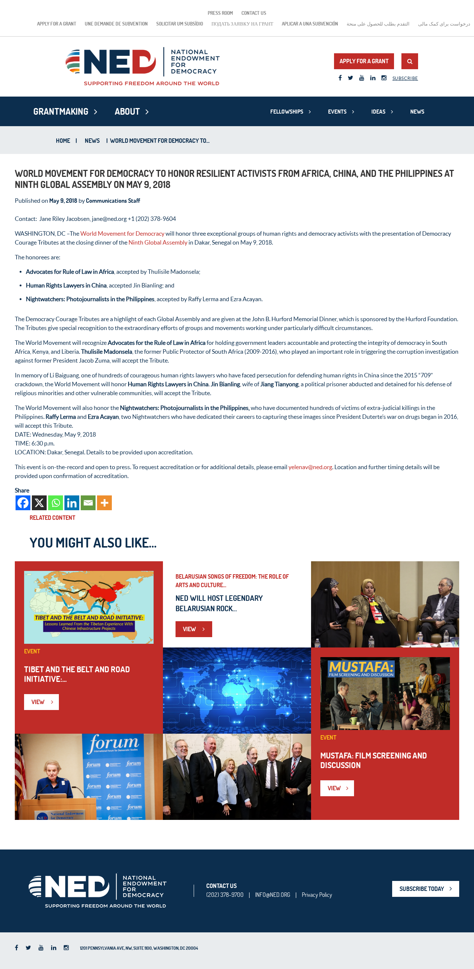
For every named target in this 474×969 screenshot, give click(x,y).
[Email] (88, 502)
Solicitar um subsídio (179, 24)
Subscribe (405, 78)
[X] (39, 502)
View (38, 702)
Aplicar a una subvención (310, 24)
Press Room (220, 13)
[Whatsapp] (55, 502)
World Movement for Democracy (122, 233)
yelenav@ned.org (310, 467)
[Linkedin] (71, 502)
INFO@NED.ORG (272, 894)
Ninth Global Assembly (157, 242)
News (417, 111)
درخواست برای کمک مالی (444, 24)
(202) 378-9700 (225, 894)
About (127, 111)
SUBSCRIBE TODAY (422, 888)
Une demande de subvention (116, 24)
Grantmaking (61, 111)
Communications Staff (113, 200)
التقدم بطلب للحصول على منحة (378, 24)
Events (337, 111)
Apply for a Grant (56, 24)
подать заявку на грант (242, 24)
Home (63, 140)
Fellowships (286, 111)
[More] (104, 502)
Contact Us (253, 13)
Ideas (378, 111)
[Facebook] (23, 502)
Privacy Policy (317, 894)
